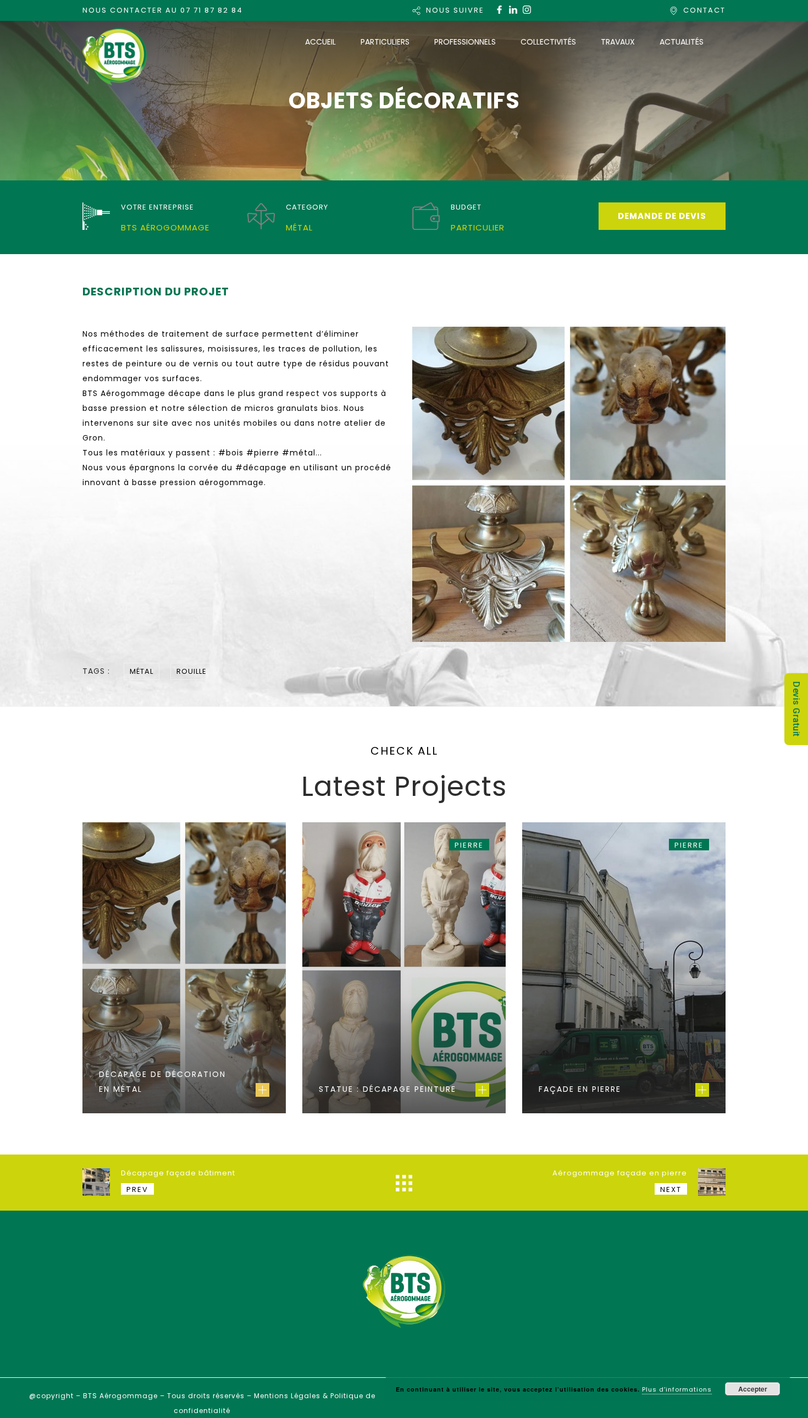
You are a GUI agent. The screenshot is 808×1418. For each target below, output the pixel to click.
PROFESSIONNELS (465, 41)
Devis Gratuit (796, 709)
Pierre (469, 845)
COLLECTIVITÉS (548, 41)
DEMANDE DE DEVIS (662, 216)
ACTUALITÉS (682, 41)
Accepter (752, 1389)
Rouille (191, 671)
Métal (141, 671)
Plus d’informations (677, 1389)
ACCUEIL (320, 41)
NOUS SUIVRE (455, 10)
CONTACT (704, 10)
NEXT (671, 1189)
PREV (137, 1189)
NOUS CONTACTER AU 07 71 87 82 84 (162, 10)
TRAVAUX (618, 41)
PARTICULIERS (385, 41)
